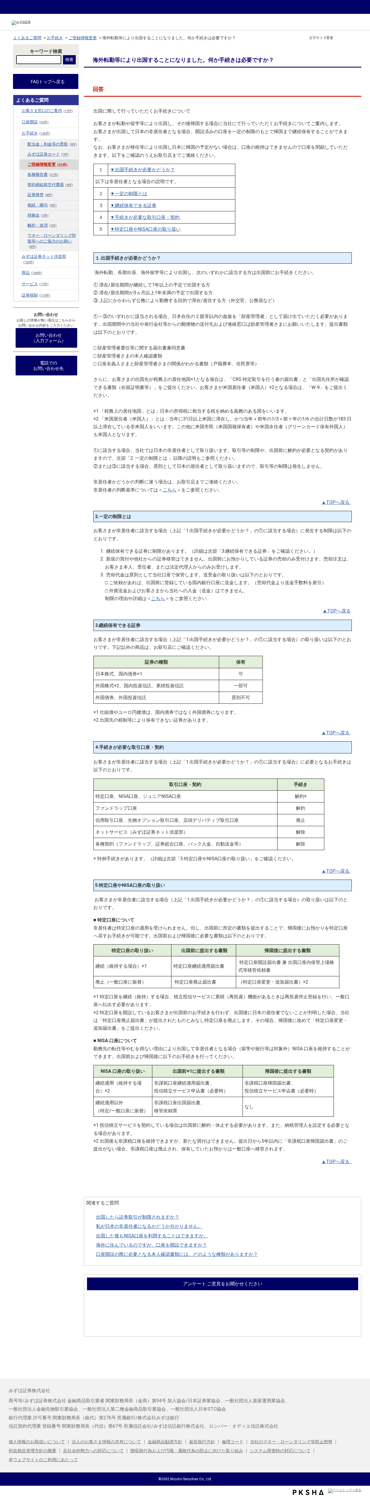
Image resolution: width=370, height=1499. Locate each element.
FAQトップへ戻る (48, 81)
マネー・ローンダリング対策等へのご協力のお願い (51, 241)
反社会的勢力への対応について (93, 1450)
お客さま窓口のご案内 (47, 110)
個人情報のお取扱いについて (37, 1441)
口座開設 (35, 122)
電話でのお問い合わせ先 (48, 365)
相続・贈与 (42, 205)
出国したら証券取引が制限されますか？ (137, 1217)
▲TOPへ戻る (335, 502)
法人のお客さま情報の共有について (106, 1441)
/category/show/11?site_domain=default (17, 121)
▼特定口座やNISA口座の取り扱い (145, 229)
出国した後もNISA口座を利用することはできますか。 (152, 1236)
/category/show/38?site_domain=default (17, 256)
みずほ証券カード (48, 154)
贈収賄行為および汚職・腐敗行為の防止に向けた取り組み (186, 1450)
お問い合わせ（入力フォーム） (48, 338)
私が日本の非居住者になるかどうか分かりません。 (149, 1226)
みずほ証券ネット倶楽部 (44, 259)
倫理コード (232, 1441)
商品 (32, 272)
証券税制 (36, 295)
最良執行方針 (202, 1441)
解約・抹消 (42, 225)
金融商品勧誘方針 (165, 1441)
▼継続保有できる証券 (133, 205)
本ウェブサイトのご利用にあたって (43, 1459)
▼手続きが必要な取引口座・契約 (145, 217)
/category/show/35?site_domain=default (17, 133)
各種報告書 (42, 174)
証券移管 (40, 194)
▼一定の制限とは (128, 193)
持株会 (38, 215)
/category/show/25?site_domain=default (17, 283)
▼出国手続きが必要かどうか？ (142, 169)
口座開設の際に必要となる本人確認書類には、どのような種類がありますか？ (177, 1254)
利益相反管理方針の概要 (32, 1450)
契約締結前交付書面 (50, 184)
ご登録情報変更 (83, 38)
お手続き (55, 38)
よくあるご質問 (27, 38)
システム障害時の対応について (280, 1450)
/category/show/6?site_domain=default (17, 110)
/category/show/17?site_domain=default (17, 272)
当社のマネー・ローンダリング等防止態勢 (291, 1441)
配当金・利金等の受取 (52, 144)
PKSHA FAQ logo (308, 1492)
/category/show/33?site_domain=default (17, 295)
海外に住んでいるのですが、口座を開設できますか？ (151, 1245)
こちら (170, 490)
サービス (35, 284)
